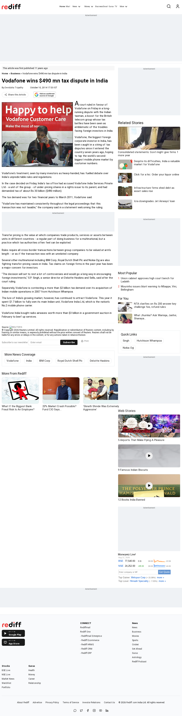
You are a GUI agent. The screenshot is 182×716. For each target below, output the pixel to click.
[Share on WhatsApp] (75, 710)
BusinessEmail (101, 6)
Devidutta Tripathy (14, 87)
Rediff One (85, 632)
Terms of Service (71, 702)
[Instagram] (94, 710)
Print (86, 341)
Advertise (37, 702)
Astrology (137, 657)
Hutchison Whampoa (149, 340)
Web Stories (127, 411)
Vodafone (13, 360)
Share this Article (17, 94)
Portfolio (6, 687)
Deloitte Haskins (99, 360)
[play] (149, 426)
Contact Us (109, 702)
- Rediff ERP (86, 653)
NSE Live (6, 674)
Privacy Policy (52, 702)
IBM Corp (44, 360)
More (122, 6)
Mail (68, 6)
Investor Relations (91, 702)
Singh (126, 340)
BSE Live (6, 670)
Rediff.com (131, 702)
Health (31, 670)
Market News (8, 679)
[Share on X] (81, 710)
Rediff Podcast (139, 661)
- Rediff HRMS (86, 644)
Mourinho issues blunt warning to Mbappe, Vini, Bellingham (149, 288)
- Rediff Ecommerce (89, 640)
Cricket (135, 644)
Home (62, 6)
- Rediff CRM (86, 649)
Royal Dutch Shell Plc (70, 360)
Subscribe (69, 342)
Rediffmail (85, 627)
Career (31, 679)
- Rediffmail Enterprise (91, 636)
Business (15, 73)
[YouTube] (100, 710)
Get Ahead (137, 649)
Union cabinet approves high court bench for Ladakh (147, 280)
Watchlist (6, 683)
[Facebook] (87, 710)
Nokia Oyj (128, 347)
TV (116, 6)
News (75, 6)
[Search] (168, 6)
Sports (135, 640)
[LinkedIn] (107, 710)
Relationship (34, 683)
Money (87, 6)
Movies (135, 636)
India (29, 360)
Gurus (111, 6)
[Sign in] (177, 6)
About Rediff (23, 702)
